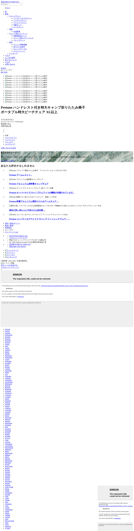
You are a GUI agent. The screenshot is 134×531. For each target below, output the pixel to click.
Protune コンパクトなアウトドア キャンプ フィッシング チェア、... (39, 219)
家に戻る (4, 72)
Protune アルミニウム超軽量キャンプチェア (28, 184)
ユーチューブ (10, 144)
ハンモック (13, 53)
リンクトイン (10, 140)
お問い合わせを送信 (8, 148)
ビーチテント (18, 27)
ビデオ (7, 62)
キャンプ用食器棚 (20, 44)
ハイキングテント (20, 20)
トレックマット (19, 40)
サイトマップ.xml (11, 232)
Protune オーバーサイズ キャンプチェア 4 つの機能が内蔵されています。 (42, 192)
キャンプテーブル (20, 49)
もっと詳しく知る (7, 161)
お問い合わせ (10, 64)
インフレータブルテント (22, 18)
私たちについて (11, 60)
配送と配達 (9, 225)
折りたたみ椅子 (19, 47)
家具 (11, 42)
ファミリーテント (20, 23)
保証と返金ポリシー (12, 223)
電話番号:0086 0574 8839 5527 (20, 244)
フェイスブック (11, 137)
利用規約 (8, 228)
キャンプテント (15, 16)
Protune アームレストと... (20, 175)
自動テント (17, 25)
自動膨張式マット (20, 36)
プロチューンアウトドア (18, 238)
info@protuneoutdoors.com (18, 236)
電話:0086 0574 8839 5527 (10, 2)
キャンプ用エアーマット (18, 34)
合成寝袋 (16, 31)
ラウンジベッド (19, 51)
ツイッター (9, 142)
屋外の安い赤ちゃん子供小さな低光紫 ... (27, 210)
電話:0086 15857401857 (17, 246)
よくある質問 (10, 58)
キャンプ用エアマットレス (23, 38)
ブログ (7, 55)
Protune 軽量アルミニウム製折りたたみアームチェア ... (34, 201)
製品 (6, 14)
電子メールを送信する (9, 265)
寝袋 (11, 29)
